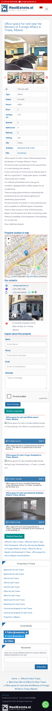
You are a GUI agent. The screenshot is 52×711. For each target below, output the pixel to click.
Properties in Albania (12, 617)
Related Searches (14, 536)
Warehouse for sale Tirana (14, 604)
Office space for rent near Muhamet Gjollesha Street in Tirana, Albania (24, 494)
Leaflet (14, 276)
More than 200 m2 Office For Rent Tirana (27, 682)
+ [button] (9, 238)
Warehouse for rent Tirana (14, 600)
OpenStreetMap (32, 276)
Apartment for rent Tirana (14, 570)
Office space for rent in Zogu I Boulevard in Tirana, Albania (23, 456)
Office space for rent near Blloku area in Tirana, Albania (22, 418)
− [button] (9, 243)
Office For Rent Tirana (30, 678)
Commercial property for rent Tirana (18, 609)
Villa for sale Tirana (11, 583)
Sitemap (5, 695)
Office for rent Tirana (12, 591)
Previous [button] (5, 77)
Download (21, 153)
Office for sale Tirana (12, 596)
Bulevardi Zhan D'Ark (26, 148)
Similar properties (14, 411)
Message (9, 373)
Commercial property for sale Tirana (18, 613)
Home (14, 678)
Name (7, 339)
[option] (13, 78)
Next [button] (46, 77)
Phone (7, 350)
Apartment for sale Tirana (14, 574)
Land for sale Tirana (11, 587)
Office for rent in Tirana (14, 542)
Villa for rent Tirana (11, 578)
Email (7, 362)
